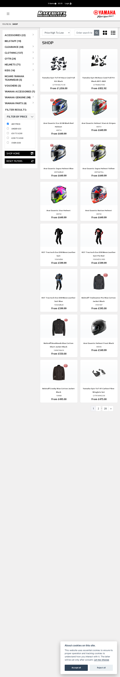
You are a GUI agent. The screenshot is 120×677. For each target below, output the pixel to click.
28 (105, 408)
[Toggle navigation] (6, 14)
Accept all (76, 667)
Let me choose (101, 660)
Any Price (15, 124)
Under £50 (16, 129)
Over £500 (16, 143)
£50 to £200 (16, 133)
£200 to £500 (17, 138)
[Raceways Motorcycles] (51, 14)
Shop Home (13, 153)
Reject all (101, 667)
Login (67, 3)
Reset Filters (14, 161)
